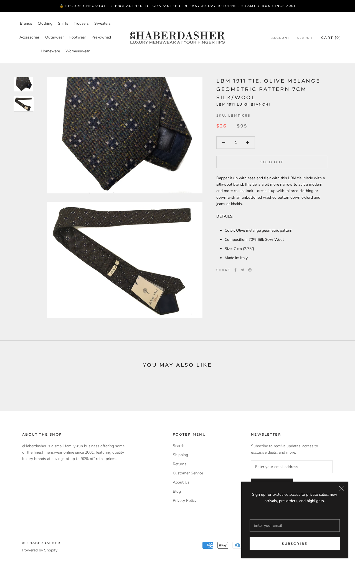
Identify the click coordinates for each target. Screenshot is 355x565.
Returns (179, 464)
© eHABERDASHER (41, 543)
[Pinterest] (250, 270)
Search (304, 38)
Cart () (331, 37)
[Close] (341, 488)
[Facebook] (235, 270)
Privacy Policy (184, 500)
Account (281, 38)
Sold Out (271, 162)
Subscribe (295, 543)
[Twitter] (242, 270)
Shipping (180, 454)
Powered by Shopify (39, 550)
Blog (177, 491)
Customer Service (188, 473)
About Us (181, 482)
